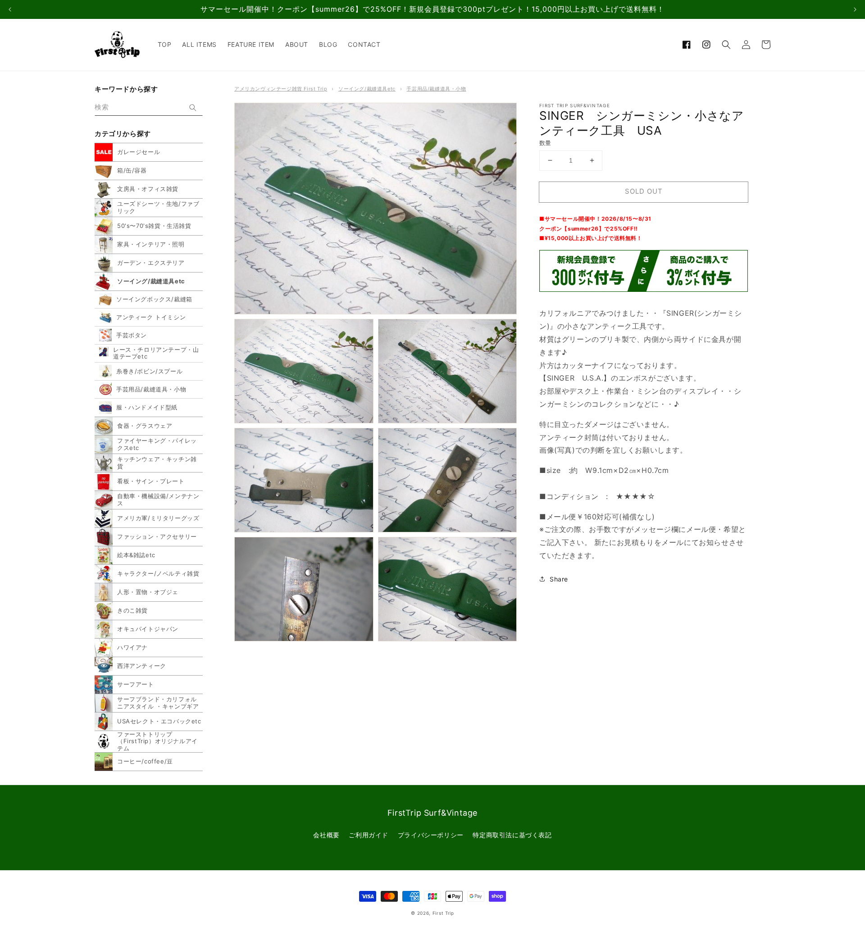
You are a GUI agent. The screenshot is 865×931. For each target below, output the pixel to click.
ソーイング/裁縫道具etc (367, 89)
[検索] (193, 108)
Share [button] (559, 579)
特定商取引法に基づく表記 (512, 835)
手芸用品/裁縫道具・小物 (436, 89)
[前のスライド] (10, 9)
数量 (545, 142)
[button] (726, 44)
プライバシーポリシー (431, 835)
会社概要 (326, 835)
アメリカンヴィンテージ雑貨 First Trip (280, 89)
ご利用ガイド (368, 835)
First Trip (443, 913)
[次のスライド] (855, 9)
